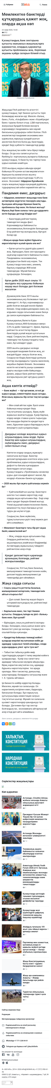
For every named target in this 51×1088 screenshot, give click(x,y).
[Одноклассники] (6, 723)
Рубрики (9, 5)
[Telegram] (13, 723)
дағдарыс (17, 718)
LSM (32, 122)
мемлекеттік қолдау (30, 718)
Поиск (44, 5)
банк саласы (7, 718)
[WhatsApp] (10, 723)
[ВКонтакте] (3, 723)
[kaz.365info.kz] (25, 4)
